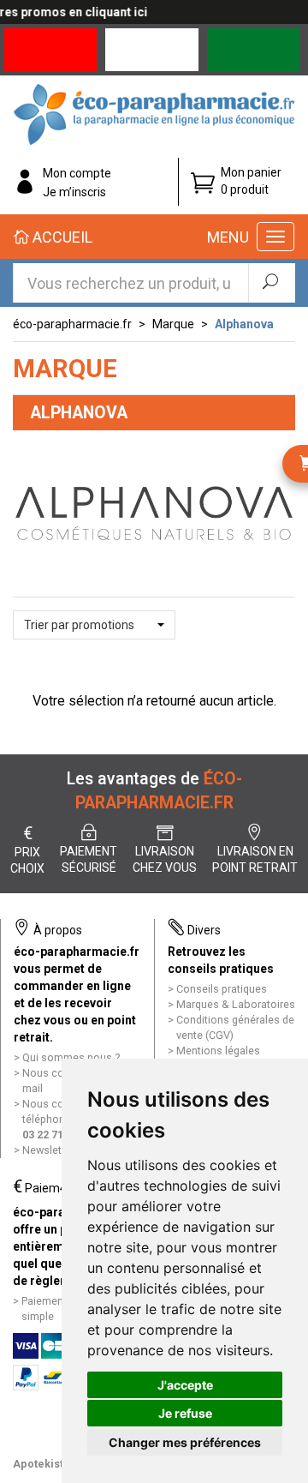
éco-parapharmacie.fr (72, 324)
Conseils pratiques (221, 988)
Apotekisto (41, 1463)
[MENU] (275, 236)
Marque (173, 324)
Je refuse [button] (185, 1413)
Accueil (60, 237)
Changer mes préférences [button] (185, 1442)
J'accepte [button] (185, 1385)
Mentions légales (218, 1050)
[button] (94, 624)
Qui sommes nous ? (71, 1057)
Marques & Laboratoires (235, 1004)
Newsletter (48, 1150)
